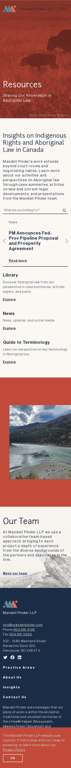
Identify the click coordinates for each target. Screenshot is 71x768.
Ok (12, 758)
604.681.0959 (20, 634)
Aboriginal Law (17, 100)
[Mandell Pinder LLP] (27, 9)
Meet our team (15, 573)
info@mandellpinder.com (23, 625)
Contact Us (15, 697)
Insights (12, 687)
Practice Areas (19, 667)
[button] (4, 241)
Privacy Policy (14, 749)
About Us (12, 677)
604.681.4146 (24, 629)
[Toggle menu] (63, 9)
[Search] (64, 210)
